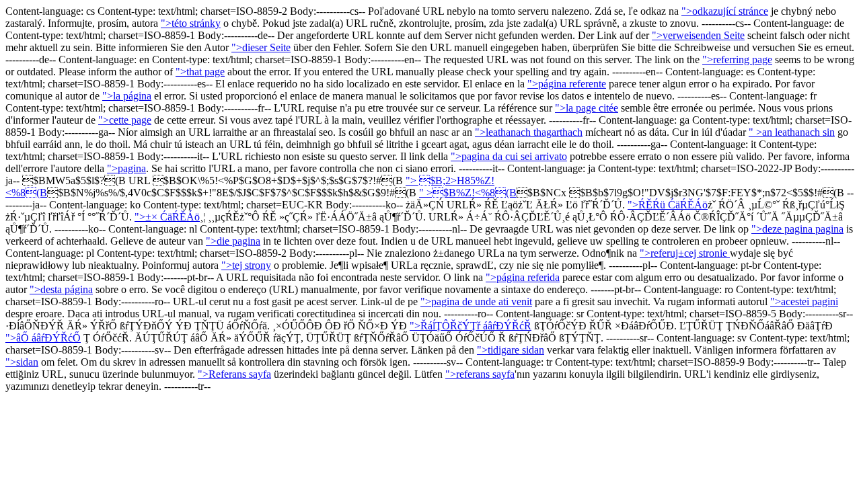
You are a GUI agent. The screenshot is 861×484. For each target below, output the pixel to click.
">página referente (566, 83)
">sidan (21, 362)
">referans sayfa (480, 374)
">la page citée (586, 108)
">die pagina (233, 241)
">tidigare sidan (510, 350)
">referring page (737, 59)
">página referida (523, 277)
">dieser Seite (261, 47)
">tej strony (246, 265)
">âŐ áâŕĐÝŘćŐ (43, 338)
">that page (200, 71)
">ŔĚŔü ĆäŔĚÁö (668, 204)
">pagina (126, 168)
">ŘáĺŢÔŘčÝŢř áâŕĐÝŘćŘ (470, 325)
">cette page (124, 120)
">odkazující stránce (724, 11)
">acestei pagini (804, 301)
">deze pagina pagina (797, 229)
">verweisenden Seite (698, 35)
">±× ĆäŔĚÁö (167, 217)
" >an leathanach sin (792, 132)
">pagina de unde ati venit (476, 301)
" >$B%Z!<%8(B (468, 192)
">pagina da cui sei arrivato (509, 156)
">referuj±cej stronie (685, 253)
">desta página (61, 289)
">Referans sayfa (234, 374)
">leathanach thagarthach (529, 132)
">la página (126, 96)
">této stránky (191, 23)
